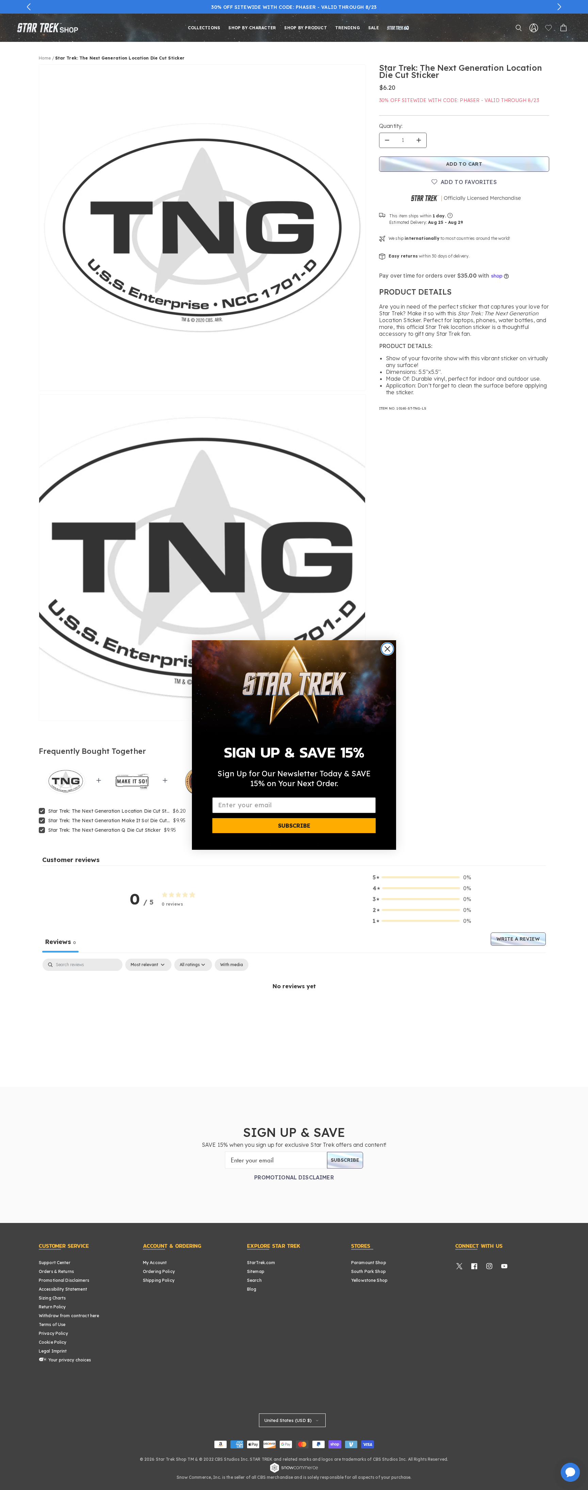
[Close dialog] (387, 649)
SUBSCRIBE (294, 825)
